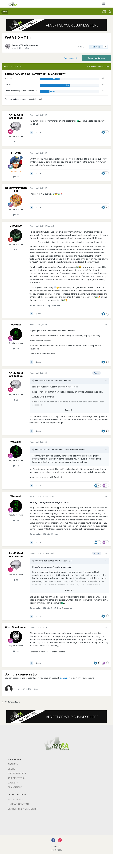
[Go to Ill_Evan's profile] (16, 162)
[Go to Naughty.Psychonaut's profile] (16, 200)
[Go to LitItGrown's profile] (16, 235)
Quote (38, 132)
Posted (38, 115)
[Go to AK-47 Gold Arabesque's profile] (8, 47)
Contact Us (56, 846)
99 (16, 142)
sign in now (65, 678)
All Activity (15, 799)
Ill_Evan (16, 152)
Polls (28, 48)
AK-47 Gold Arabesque (26, 45)
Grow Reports (17, 773)
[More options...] (106, 115)
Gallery (13, 782)
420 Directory (16, 778)
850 (17, 348)
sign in (14, 99)
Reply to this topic (96, 58)
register (23, 99)
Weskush (15, 324)
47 (16, 250)
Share (82, 47)
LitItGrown (16, 225)
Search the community (23, 808)
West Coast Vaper (16, 627)
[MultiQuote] (31, 132)
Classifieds (15, 787)
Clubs (11, 768)
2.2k (17, 177)
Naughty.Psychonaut (16, 189)
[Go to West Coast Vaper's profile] (16, 637)
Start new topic (71, 58)
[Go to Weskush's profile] (16, 334)
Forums (13, 764)
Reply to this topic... (29, 689)
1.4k (17, 651)
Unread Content (18, 804)
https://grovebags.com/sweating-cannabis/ (49, 502)
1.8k (17, 215)
